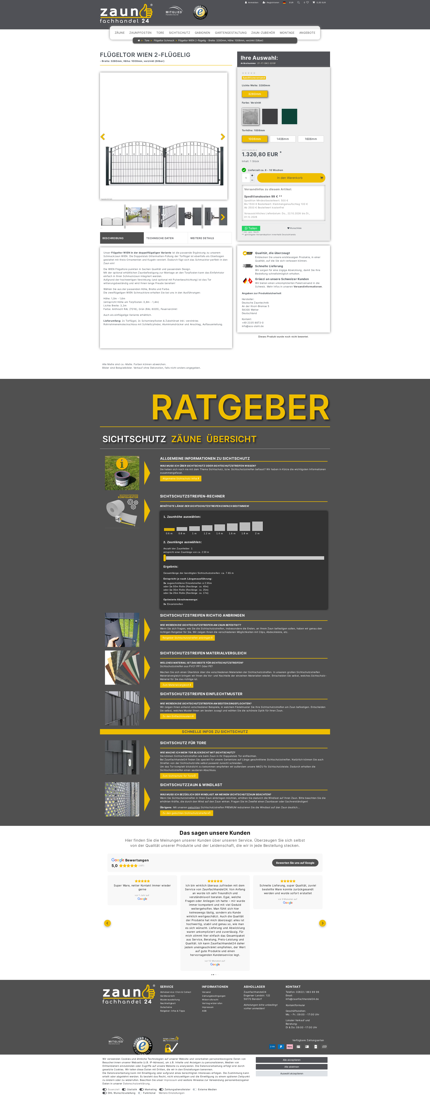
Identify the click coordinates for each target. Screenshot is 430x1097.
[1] (194, 528)
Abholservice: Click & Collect (175, 992)
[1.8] (245, 526)
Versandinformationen (308, 286)
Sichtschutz (179, 32)
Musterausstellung (170, 999)
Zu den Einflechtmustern (177, 716)
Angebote (307, 32)
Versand (206, 992)
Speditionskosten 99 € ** (263, 196)
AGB (204, 1011)
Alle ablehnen (291, 1066)
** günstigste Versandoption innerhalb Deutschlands (269, 234)
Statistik (132, 1089)
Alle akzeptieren (291, 1059)
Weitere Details (202, 238)
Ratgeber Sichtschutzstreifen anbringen (187, 637)
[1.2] (207, 528)
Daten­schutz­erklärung (136, 1083)
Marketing (151, 1089)
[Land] (284, 2)
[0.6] (169, 529)
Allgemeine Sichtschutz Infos (180, 478)
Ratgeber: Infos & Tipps (172, 1011)
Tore (160, 32)
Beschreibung (112, 238)
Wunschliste (295, 228)
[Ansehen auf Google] (142, 899)
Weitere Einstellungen (172, 1092)
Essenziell (114, 1089)
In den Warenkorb (290, 178)
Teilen (252, 228)
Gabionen (202, 32)
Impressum (208, 1007)
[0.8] (182, 529)
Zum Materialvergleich (176, 684)
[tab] (122, 238)
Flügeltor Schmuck (163, 40)
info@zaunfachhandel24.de (302, 999)
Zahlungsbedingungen (214, 996)
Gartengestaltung (231, 32)
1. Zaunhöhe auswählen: (182, 516)
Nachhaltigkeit (168, 1003)
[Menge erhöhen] (252, 175)
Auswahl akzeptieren (291, 1073)
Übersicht (231, 439)
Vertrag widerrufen (212, 1003)
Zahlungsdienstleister (177, 1089)
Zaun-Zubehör (263, 32)
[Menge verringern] (252, 180)
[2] (257, 526)
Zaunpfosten (140, 32)
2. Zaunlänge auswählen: (182, 542)
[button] (107, 923)
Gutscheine (166, 1007)
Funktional (149, 1092)
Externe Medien (207, 1089)
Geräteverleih (167, 996)
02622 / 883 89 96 (307, 991)
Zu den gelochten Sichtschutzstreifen (185, 813)
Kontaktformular (295, 1005)
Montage (287, 32)
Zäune (120, 32)
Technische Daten (160, 238)
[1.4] (220, 527)
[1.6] (232, 527)
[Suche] (298, 2)
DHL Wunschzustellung (122, 1092)
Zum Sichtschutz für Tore (178, 775)
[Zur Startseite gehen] (139, 40)
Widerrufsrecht (210, 999)
